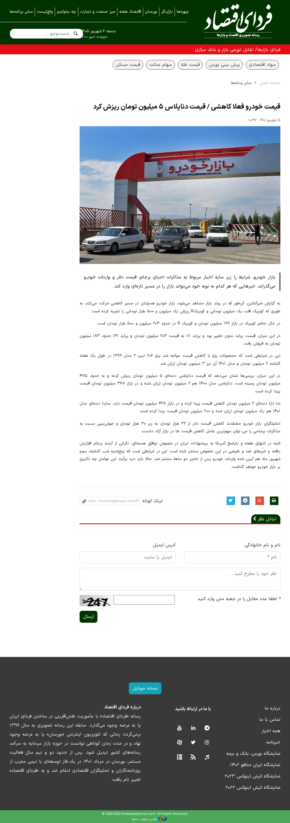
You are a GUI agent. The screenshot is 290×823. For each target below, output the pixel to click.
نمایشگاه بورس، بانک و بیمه (253, 753)
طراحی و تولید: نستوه (144, 819)
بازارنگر (167, 11)
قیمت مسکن (128, 64)
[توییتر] (193, 743)
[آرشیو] (179, 757)
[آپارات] (179, 743)
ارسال (88, 616)
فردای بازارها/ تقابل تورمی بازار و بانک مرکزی (237, 49)
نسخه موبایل (145, 688)
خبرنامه (273, 742)
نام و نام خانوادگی (262, 545)
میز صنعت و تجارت (97, 11)
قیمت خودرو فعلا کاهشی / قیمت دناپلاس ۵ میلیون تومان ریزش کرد (186, 107)
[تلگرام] (206, 728)
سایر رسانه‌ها (241, 83)
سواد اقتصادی (262, 64)
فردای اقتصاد (238, 22)
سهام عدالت (160, 64)
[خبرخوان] (193, 757)
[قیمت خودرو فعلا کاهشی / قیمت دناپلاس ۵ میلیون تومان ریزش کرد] (180, 195)
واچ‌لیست (45, 11)
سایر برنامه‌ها (21, 11)
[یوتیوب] (179, 728)
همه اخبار (270, 731)
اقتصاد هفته (130, 11)
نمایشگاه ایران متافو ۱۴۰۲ (255, 765)
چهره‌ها (183, 11)
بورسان (151, 11)
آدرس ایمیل (164, 545)
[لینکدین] (193, 728)
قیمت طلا (190, 64)
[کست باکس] (206, 757)
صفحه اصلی (270, 83)
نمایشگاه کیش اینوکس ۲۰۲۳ (252, 776)
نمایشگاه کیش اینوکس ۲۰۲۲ (252, 787)
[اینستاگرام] (206, 743)
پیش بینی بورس (224, 64)
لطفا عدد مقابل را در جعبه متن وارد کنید (239, 599)
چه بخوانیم (66, 11)
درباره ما (272, 708)
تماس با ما (269, 719)
